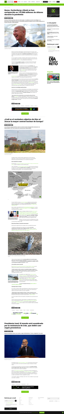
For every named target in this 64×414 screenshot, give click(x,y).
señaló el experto (32, 294)
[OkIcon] (55, 1)
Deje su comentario (25, 113)
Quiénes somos (30, 398)
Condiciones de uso (31, 404)
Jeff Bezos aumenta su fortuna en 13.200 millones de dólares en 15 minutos (13, 73)
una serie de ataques (24, 202)
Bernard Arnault (14, 76)
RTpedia (20, 403)
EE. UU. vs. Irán (18, 384)
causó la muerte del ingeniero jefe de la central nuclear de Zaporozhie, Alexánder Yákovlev (28, 212)
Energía (21, 310)
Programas (25, 1)
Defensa (17, 310)
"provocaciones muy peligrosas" (29, 207)
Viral (22, 1)
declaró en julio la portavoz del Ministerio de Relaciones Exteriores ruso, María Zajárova (24, 230)
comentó (16, 96)
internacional (31, 310)
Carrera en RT (30, 403)
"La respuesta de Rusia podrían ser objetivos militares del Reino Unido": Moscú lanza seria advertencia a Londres (53, 25)
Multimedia (33, 1)
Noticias (19, 1)
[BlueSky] (54, 1)
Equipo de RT (38, 1)
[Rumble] (50, 1)
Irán (27, 384)
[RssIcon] (59, 401)
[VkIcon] (48, 1)
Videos (20, 401)
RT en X (11, 408)
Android (39, 398)
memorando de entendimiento (19, 370)
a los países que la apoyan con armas (25, 208)
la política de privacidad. (10, 402)
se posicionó (23, 70)
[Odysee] (52, 401)
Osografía (50, 72)
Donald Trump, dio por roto (29, 371)
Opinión (29, 1)
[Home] (5, 2)
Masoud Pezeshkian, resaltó (23, 362)
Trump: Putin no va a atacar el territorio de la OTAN (53, 29)
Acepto (9, 402)
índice (20, 59)
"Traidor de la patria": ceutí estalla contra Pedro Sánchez (52, 37)
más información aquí (35, 412)
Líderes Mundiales (21, 404)
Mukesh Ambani (31, 82)
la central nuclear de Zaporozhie (23, 166)
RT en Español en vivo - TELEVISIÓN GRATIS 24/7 (53, 16)
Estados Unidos (23, 384)
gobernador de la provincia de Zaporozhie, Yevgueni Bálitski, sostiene (23, 266)
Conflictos (13, 310)
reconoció (18, 302)
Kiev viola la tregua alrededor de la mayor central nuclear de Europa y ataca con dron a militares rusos (13, 281)
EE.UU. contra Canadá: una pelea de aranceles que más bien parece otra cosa (53, 82)
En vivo (16, 1)
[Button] (41, 2)
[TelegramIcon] (52, 1)
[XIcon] (51, 1)
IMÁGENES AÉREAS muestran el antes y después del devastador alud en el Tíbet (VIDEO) (53, 33)
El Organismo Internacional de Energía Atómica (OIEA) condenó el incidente (28, 214)
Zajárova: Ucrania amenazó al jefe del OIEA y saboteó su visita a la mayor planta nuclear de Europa (13, 218)
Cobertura (30, 402)
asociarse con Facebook (17, 84)
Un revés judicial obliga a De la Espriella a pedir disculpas (53, 40)
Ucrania (28, 310)
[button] (53, 11)
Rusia (24, 310)
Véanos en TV (45, 1)
